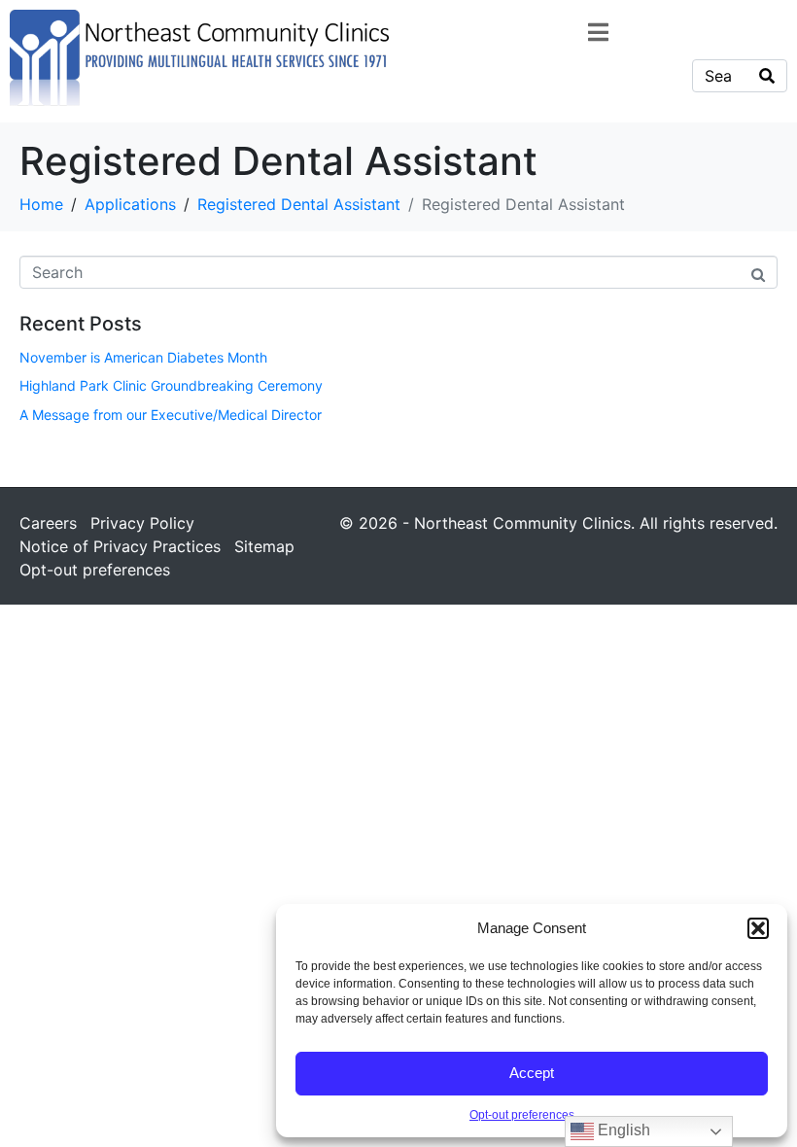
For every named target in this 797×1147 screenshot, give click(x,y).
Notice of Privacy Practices (120, 546)
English (622, 1130)
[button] (758, 928)
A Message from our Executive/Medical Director (170, 414)
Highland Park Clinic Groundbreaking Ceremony (171, 385)
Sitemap (264, 546)
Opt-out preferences (521, 1115)
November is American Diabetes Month (143, 357)
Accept (531, 1072)
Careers (48, 523)
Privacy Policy (142, 523)
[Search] (766, 75)
